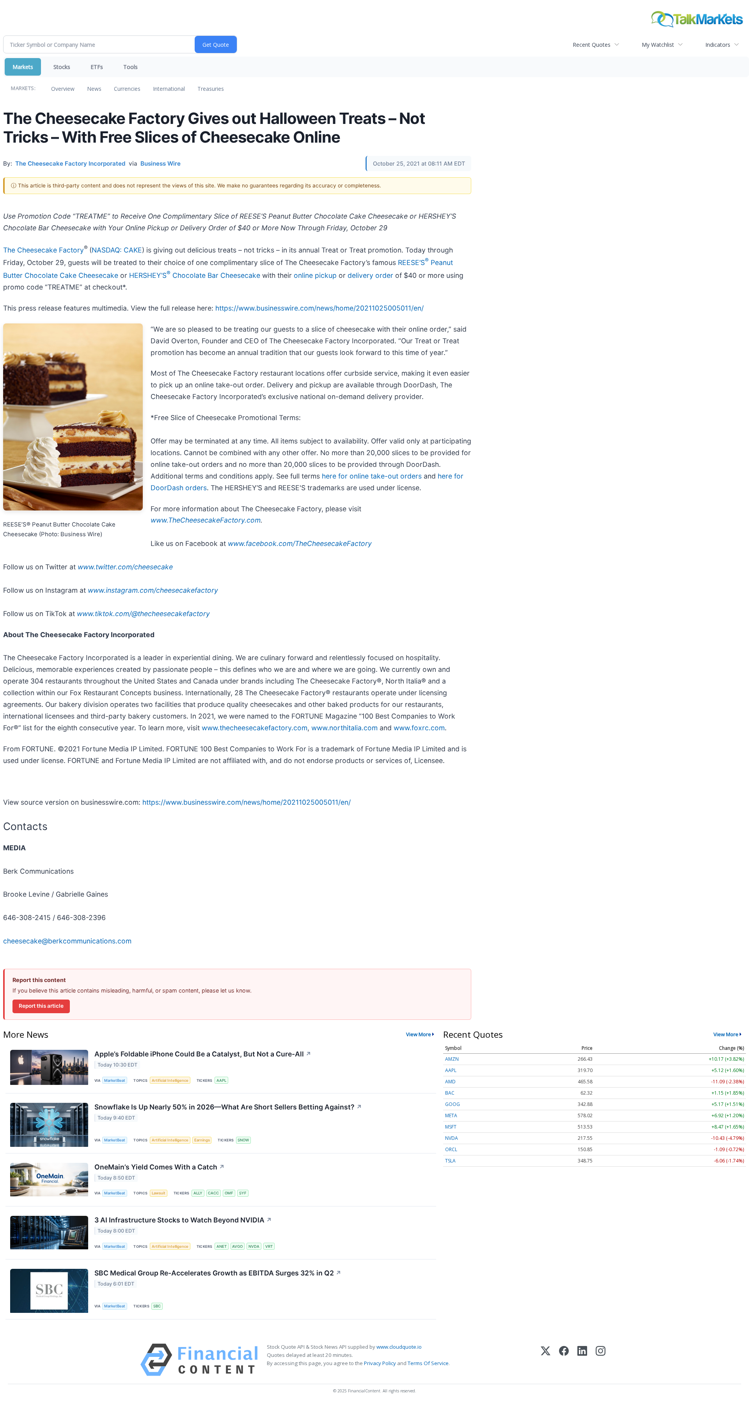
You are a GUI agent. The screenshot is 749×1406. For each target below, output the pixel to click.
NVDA (253, 1246)
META (451, 1115)
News (94, 88)
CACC (213, 1193)
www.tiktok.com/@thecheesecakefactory (143, 613)
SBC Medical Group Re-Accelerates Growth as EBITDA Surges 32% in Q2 (217, 1273)
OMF (229, 1193)
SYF (243, 1193)
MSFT (450, 1126)
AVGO (237, 1246)
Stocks (61, 67)
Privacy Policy (380, 1363)
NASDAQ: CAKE (117, 250)
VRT (269, 1246)
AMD (450, 1081)
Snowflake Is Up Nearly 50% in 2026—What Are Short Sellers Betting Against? (228, 1107)
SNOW (243, 1140)
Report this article (41, 1006)
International (169, 88)
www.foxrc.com (419, 728)
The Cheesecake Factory (43, 250)
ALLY (197, 1193)
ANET (222, 1246)
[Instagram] (601, 1360)
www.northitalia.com (344, 728)
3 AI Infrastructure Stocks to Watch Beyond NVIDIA (183, 1220)
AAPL (221, 1080)
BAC (449, 1093)
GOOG (452, 1104)
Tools (130, 67)
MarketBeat (114, 1080)
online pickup (315, 275)
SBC (157, 1306)
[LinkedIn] (582, 1360)
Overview (63, 88)
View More (418, 1034)
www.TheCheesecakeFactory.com (206, 520)
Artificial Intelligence (170, 1080)
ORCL (451, 1149)
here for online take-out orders (372, 476)
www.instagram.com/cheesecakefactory (153, 590)
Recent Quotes (592, 44)
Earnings (202, 1140)
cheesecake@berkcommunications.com (67, 941)
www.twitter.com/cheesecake (125, 567)
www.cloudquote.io (399, 1346)
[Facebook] (564, 1360)
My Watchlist (658, 44)
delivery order (370, 275)
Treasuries (210, 88)
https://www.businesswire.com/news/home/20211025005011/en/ (319, 308)
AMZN (452, 1059)
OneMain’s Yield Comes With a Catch (159, 1167)
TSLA (450, 1160)
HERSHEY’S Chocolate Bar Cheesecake (194, 275)
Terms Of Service (428, 1363)
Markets (22, 67)
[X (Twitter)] (546, 1360)
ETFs (97, 67)
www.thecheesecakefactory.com (254, 728)
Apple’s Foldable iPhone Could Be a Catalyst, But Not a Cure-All (202, 1054)
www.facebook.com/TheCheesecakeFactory (300, 543)
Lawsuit (158, 1193)
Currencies (127, 88)
